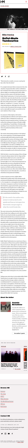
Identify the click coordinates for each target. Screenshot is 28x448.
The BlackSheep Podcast (7, 401)
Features (3, 391)
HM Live (3, 404)
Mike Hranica (8, 35)
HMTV (2, 396)
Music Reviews (4, 399)
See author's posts (19, 333)
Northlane (3, 346)
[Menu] (26, 2)
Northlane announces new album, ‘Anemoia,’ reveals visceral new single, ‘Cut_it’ (9, 365)
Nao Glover (17, 369)
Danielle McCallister (15, 46)
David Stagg (20, 442)
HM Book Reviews (5, 6)
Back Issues (4, 406)
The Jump (3, 393)
